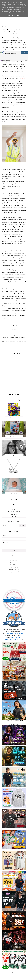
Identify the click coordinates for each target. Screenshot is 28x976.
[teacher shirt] (14, 872)
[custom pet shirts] (14, 788)
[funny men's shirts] (14, 809)
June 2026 (14, 562)
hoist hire (22, 78)
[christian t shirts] (14, 767)
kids (14, 513)
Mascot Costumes (14, 721)
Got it (19, 15)
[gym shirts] (14, 681)
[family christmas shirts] (14, 950)
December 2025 (14, 572)
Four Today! (14, 493)
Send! (14, 550)
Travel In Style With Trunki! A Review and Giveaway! (14, 437)
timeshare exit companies (15, 633)
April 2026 (14, 566)
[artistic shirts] (14, 642)
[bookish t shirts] (14, 701)
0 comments (14, 329)
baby (14, 504)
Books (14, 507)
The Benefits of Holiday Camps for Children (14, 336)
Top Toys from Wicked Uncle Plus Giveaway (14, 418)
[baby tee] (14, 891)
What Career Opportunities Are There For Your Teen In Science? (14, 341)
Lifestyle (14, 514)
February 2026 (14, 569)
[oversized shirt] (14, 851)
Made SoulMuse (14, 973)
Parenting (14, 516)
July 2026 (13, 560)
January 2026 (14, 571)
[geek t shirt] (14, 746)
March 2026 (14, 567)
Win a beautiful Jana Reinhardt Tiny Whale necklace (14, 474)
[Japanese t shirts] (14, 830)
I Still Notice (14, 455)
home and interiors (14, 511)
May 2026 (13, 564)
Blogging (14, 506)
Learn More (11, 15)
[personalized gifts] (14, 662)
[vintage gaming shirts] (14, 930)
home (14, 509)
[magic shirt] (14, 726)
